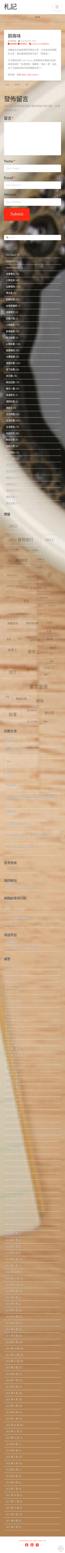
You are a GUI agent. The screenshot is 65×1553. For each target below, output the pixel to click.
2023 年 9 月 (12, 985)
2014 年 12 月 (12, 1272)
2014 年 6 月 (12, 1310)
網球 (40, 701)
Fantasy (10, 597)
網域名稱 (17, 85)
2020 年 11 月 (12, 1061)
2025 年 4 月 (12, 978)
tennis (51, 606)
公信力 (49, 622)
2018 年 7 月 (12, 1138)
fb (26, 601)
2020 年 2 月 (12, 1112)
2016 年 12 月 (12, 1176)
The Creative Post (14, 869)
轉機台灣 (11, 812)
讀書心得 (10, 478)
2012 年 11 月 (12, 1431)
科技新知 (23, 44)
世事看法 (10, 274)
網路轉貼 (10, 452)
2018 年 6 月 (12, 1144)
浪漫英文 (10, 395)
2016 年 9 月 (12, 1189)
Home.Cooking (13, 267)
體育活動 (10, 503)
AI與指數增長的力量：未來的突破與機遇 (28, 835)
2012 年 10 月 (12, 1437)
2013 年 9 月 (12, 1367)
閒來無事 (10, 490)
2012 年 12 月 (12, 1425)
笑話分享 (10, 439)
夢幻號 (50, 639)
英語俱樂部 (32, 710)
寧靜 (9, 774)
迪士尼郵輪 (32, 722)
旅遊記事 (10, 363)
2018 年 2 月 (12, 1150)
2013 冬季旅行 (13, 550)
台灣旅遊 (35, 640)
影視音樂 (10, 331)
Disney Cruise (15, 586)
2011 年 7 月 (12, 1527)
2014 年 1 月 (12, 1342)
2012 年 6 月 (12, 1463)
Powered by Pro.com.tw (32, 1541)
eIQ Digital (11, 254)
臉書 (13, 714)
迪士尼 (49, 713)
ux (40, 614)
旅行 (13, 672)
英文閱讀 (10, 465)
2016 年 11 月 (12, 1182)
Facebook (10, 261)
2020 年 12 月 (12, 1055)
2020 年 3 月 (12, 1106)
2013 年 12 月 (12, 1348)
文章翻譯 (10, 356)
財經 (26, 85)
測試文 (9, 408)
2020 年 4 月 (12, 1099)
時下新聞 (10, 369)
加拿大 (20, 639)
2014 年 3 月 (12, 1329)
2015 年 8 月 (12, 1240)
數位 (52, 661)
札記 (10, 6)
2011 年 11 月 (12, 1501)
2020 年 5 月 (12, 1093)
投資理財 (13, 44)
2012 (13, 526)
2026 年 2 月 (12, 966)
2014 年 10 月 (12, 1284)
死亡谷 (46, 668)
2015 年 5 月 (12, 1259)
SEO (40, 606)
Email (9, 178)
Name (9, 161)
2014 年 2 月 (12, 1335)
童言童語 (38, 686)
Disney (32, 577)
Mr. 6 (8, 911)
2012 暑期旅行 (21, 540)
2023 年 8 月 (12, 991)
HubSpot (10, 905)
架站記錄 (10, 382)
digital (12, 575)
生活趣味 (10, 427)
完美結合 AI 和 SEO (17, 824)
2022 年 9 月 (12, 1017)
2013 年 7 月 (12, 1380)
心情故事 (10, 344)
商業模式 (10, 312)
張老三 (12, 650)
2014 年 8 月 (12, 1297)
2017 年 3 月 (12, 1157)
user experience (18, 614)
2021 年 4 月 (12, 1036)
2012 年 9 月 (12, 1444)
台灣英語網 (11, 306)
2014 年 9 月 (12, 1291)
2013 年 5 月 (12, 1393)
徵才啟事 (10, 337)
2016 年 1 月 (12, 1214)
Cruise (38, 567)
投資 (7, 85)
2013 (49, 540)
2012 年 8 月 (12, 1450)
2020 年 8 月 (12, 1080)
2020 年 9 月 (12, 1074)
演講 (45, 675)
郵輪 (45, 722)
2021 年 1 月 (12, 1048)
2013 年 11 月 (12, 1355)
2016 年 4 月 (12, 1208)
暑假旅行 (32, 669)
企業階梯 (10, 286)
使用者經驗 (32, 623)
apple (40, 559)
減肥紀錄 (10, 401)
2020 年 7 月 (12, 1087)
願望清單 (10, 497)
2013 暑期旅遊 (17, 560)
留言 (9, 118)
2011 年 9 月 (12, 1514)
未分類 (9, 376)
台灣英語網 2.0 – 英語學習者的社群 (23, 948)
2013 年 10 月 (12, 1361)
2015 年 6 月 (12, 1253)
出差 (49, 631)
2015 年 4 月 (12, 1265)
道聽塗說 (10, 484)
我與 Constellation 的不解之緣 (22, 847)
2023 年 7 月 (12, 997)
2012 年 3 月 (12, 1482)
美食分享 (10, 458)
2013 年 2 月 (12, 1412)
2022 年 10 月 (12, 1010)
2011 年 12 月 (12, 1495)
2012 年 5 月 (12, 1469)
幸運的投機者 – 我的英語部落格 (21, 887)
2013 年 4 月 (12, 1399)
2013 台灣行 (32, 550)
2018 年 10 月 (12, 1125)
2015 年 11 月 (12, 1227)
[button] (57, 7)
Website (10, 194)
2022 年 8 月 (12, 1023)
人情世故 (10, 280)
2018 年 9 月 (12, 1131)
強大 (9, 762)
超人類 (10, 738)
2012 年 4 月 (12, 1476)
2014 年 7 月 (12, 1303)
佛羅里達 (12, 623)
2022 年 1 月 (12, 1029)
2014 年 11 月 (12, 1278)
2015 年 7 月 (12, 1246)
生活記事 (10, 420)
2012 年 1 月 (12, 1488)
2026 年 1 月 (12, 972)
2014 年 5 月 (12, 1316)
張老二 (34, 652)
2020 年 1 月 (12, 1119)
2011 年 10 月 (12, 1508)
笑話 (7, 697)
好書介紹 (10, 318)
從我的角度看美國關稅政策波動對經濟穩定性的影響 (31, 799)
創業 (9, 639)
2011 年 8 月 (12, 1520)
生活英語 (10, 414)
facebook (39, 588)
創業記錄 (10, 299)
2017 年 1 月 (12, 1170)
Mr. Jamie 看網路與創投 (17, 918)
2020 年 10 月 (12, 1068)
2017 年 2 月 (12, 1163)
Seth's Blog (11, 924)
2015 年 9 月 (12, 1233)
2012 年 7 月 (12, 1457)
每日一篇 (10, 388)
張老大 (53, 648)
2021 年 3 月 (12, 1042)
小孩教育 (10, 325)
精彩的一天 (12, 750)
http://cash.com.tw (30, 74)
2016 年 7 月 (12, 1201)
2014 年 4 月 (12, 1323)
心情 (51, 654)
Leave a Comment (40, 44)
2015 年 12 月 (12, 1221)
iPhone (44, 597)
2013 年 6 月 (12, 1386)
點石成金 (11, 786)
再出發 (9, 293)
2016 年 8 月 (12, 1195)
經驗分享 (10, 446)
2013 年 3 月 (12, 1405)
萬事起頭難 (11, 471)
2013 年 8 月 (12, 1374)
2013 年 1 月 (12, 1418)
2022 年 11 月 (12, 1004)
